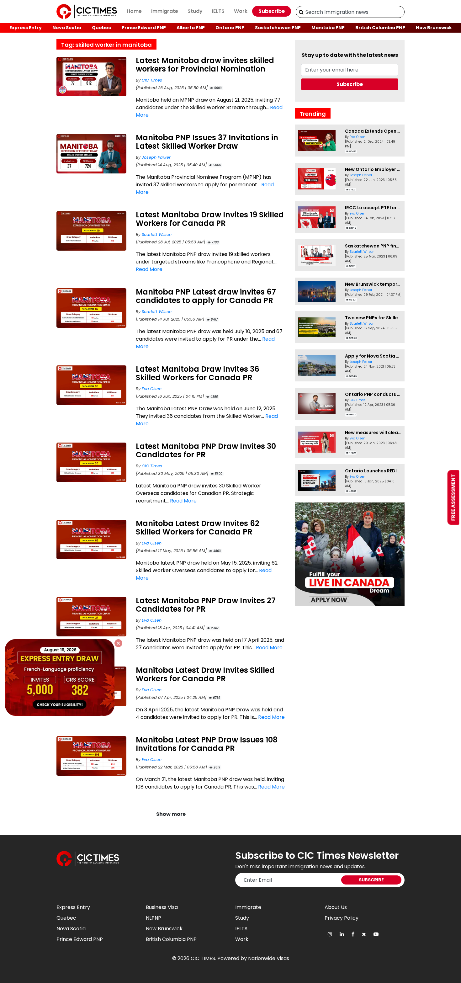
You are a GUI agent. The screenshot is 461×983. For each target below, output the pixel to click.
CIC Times (152, 80)
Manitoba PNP (328, 27)
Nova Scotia (66, 27)
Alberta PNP (191, 27)
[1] (301, 11)
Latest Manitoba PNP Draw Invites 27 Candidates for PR (206, 604)
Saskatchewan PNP (278, 27)
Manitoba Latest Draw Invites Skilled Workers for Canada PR (205, 674)
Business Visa (162, 907)
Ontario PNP (229, 27)
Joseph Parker (156, 157)
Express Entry (25, 27)
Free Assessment (453, 497)
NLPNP (153, 918)
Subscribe (271, 11)
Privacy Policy (341, 918)
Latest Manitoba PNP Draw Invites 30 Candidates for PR (206, 450)
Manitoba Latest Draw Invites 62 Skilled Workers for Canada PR (197, 527)
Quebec (101, 27)
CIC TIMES (203, 958)
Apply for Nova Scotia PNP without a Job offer (397, 356)
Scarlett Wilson (157, 234)
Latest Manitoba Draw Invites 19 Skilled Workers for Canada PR (210, 219)
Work (240, 11)
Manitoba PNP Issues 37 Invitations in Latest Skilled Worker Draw (207, 141)
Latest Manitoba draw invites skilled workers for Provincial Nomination (205, 64)
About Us (336, 907)
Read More (149, 269)
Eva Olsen (152, 388)
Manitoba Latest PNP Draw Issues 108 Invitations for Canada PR (207, 744)
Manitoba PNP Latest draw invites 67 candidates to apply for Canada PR (206, 296)
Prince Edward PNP (144, 27)
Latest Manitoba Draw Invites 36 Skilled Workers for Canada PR (197, 373)
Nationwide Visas (268, 958)
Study (195, 11)
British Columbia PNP (380, 27)
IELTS (218, 11)
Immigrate (164, 11)
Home (134, 11)
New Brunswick (434, 27)
